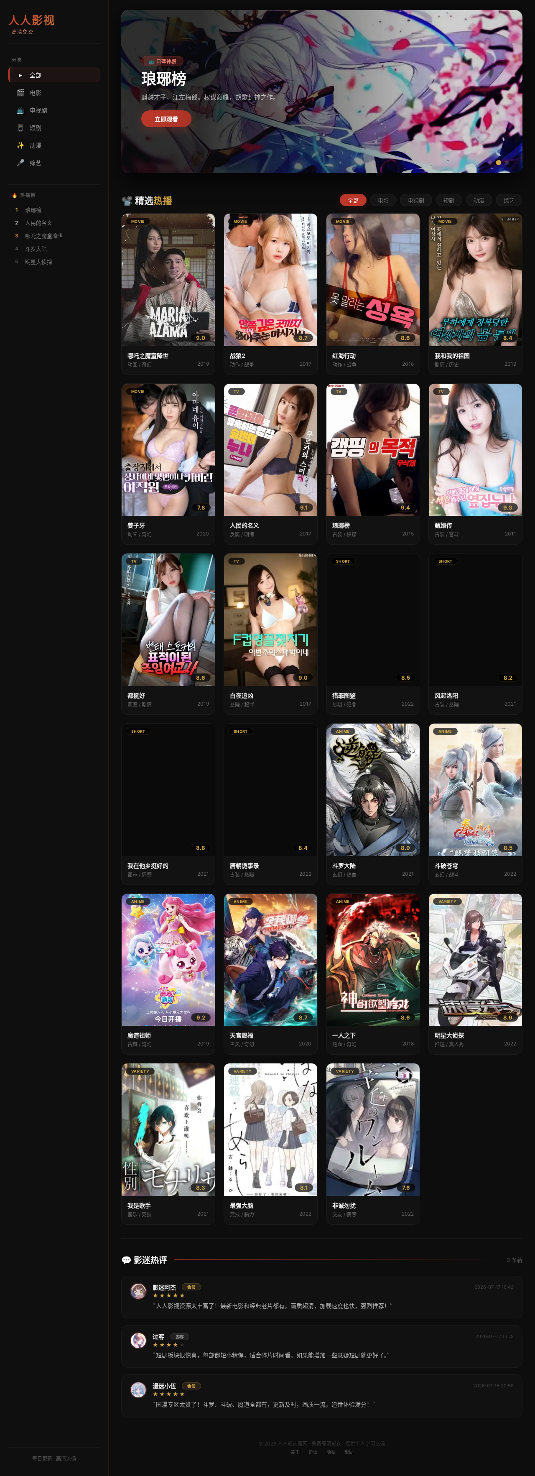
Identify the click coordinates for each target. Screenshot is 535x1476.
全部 (30, 75)
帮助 (349, 1452)
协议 (313, 1452)
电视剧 (31, 110)
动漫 (28, 145)
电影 (28, 92)
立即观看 (166, 119)
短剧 (28, 127)
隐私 (331, 1452)
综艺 (28, 162)
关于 (295, 1452)
